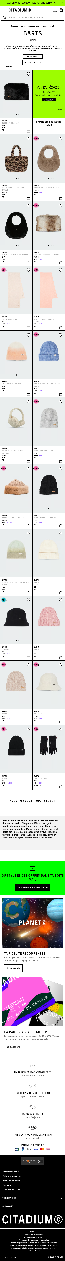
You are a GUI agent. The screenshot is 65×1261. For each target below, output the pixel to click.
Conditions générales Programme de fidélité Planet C (34, 1248)
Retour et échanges (11, 1176)
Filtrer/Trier (31, 62)
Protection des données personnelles (34, 1240)
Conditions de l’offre (33, 1251)
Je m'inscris (13, 968)
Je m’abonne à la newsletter (32, 887)
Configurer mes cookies (33, 1234)
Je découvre (13, 1046)
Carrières (32, 1232)
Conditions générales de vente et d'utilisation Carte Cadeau (33, 1245)
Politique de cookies (34, 1237)
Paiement (6, 1185)
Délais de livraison (11, 1180)
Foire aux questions (11, 1189)
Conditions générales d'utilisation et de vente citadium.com (34, 1242)
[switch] (40, 1161)
